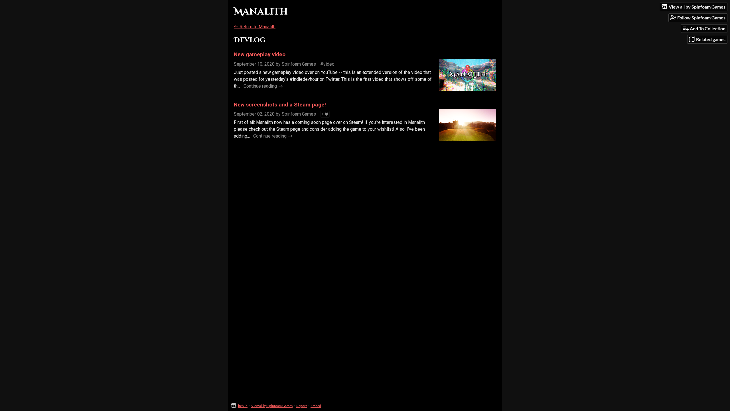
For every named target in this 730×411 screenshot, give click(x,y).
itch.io (243, 406)
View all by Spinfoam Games (272, 406)
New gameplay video (259, 54)
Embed (316, 406)
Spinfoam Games (299, 64)
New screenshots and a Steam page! (280, 104)
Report (301, 406)
